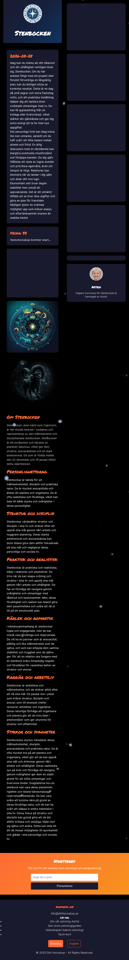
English (74, 943)
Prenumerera (64, 886)
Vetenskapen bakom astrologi (64, 930)
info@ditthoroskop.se (64, 913)
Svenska (55, 943)
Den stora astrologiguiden (64, 925)
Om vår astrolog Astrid (64, 921)
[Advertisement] (32, 273)
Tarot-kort (64, 934)
